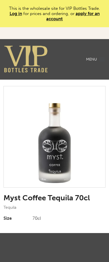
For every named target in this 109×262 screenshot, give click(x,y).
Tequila (9, 207)
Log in (16, 13)
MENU (91, 59)
